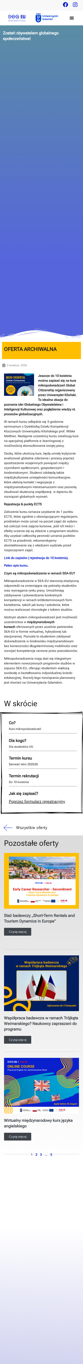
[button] (71, 18)
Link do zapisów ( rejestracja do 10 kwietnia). (36, 558)
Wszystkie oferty (31, 827)
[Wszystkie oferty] (7, 827)
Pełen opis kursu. (16, 565)
